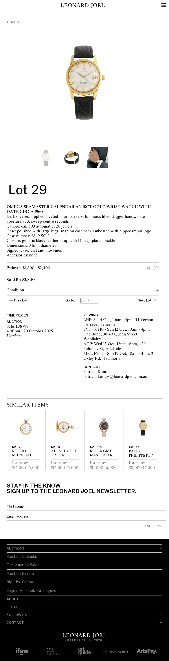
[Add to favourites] (155, 268)
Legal (12, 607)
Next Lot (144, 300)
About (13, 599)
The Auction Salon (23, 565)
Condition (15, 290)
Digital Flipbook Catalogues (31, 590)
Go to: (70, 300)
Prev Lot (21, 300)
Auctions (15, 548)
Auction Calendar (22, 556)
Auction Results (20, 573)
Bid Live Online (20, 582)
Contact (15, 622)
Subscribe (156, 526)
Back (15, 22)
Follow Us (17, 615)
